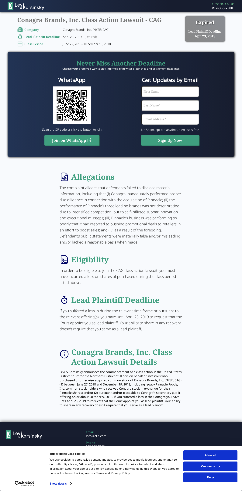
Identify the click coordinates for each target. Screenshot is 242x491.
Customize (208, 466)
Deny (210, 477)
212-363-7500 (222, 8)
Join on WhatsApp (69, 140)
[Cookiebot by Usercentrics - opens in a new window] (24, 483)
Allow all (210, 455)
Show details (58, 483)
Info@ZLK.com (96, 436)
